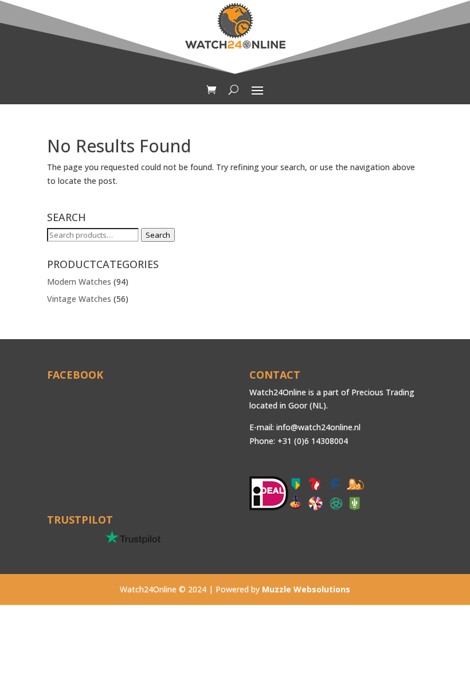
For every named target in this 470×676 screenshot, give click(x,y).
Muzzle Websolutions (306, 589)
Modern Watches (79, 281)
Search (158, 235)
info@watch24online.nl (318, 427)
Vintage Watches (79, 298)
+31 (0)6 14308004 (312, 440)
